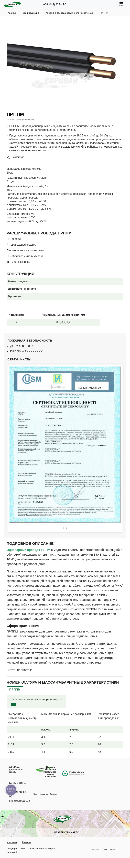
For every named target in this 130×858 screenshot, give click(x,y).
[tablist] (15, 689)
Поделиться (17, 157)
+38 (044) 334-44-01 (55, 4)
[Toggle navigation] (121, 4)
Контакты (12, 842)
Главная (26, 842)
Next (118, 448)
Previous (11, 448)
